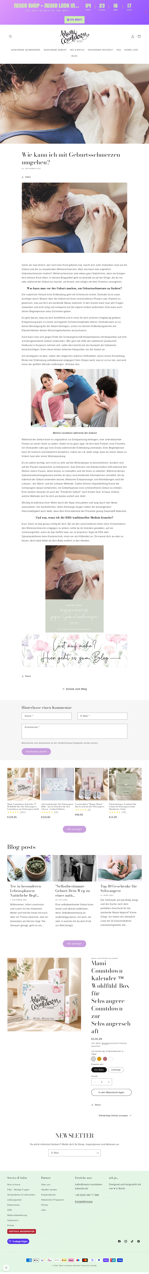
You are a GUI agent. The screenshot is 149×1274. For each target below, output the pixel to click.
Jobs (43, 1210)
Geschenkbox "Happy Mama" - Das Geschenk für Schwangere (89, 805)
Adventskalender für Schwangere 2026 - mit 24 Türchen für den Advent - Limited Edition (57, 806)
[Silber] (93, 1059)
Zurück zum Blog (76, 689)
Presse (10, 1225)
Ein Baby (99, 1070)
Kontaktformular (84, 1201)
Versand (105, 1043)
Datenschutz (13, 1205)
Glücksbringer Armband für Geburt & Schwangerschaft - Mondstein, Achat (122, 806)
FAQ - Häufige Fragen (18, 1189)
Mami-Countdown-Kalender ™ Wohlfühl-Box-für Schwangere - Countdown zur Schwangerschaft (23, 806)
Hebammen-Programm (52, 1200)
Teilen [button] (28, 177)
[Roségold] (105, 1059)
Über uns (45, 1184)
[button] (10, 36)
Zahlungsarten (14, 1200)
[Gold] (99, 1059)
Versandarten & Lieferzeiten (21, 1195)
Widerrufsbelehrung (17, 1215)
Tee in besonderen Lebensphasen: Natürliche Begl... (25, 891)
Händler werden (49, 1189)
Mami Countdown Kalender (69, 1265)
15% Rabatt (76, 19)
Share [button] (28, 676)
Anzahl (94, 1076)
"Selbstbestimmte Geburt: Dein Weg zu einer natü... (72, 891)
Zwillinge (116, 1070)
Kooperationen (48, 1195)
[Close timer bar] (146, 12)
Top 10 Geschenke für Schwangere (119, 888)
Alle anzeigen (74, 829)
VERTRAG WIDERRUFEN (21, 1231)
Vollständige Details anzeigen (113, 1115)
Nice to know (13, 1184)
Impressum (12, 1220)
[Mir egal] (111, 1059)
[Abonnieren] (97, 1153)
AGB (9, 1210)
